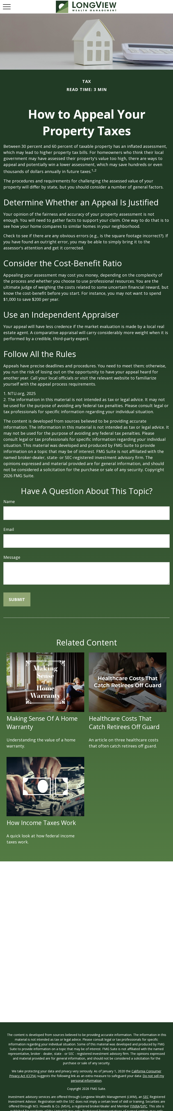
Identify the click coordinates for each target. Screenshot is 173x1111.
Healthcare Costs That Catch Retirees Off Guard (124, 722)
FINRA (134, 1106)
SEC (146, 1097)
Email (8, 529)
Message (11, 557)
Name (9, 501)
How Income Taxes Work (41, 822)
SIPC (144, 1106)
